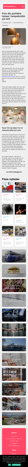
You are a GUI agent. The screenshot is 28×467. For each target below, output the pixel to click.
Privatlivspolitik (16, 464)
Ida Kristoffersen (18, 22)
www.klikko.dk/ (15, 445)
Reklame (14, 453)
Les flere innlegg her (14, 172)
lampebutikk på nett (8, 76)
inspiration (5, 25)
